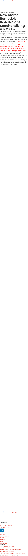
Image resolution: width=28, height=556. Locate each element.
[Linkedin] (2, 530)
